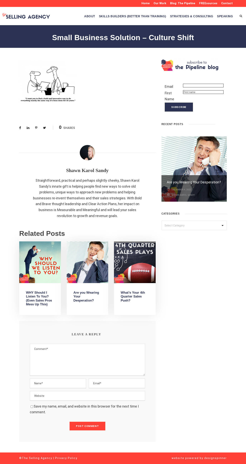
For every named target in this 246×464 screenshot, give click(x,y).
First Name (169, 96)
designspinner (215, 458)
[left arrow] (221, 124)
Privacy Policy (66, 458)
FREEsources (208, 3)
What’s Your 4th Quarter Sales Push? (133, 296)
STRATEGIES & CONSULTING (191, 16)
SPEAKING (225, 16)
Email (169, 87)
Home (145, 3)
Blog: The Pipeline (182, 3)
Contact (227, 3)
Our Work (160, 3)
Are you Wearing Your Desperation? (194, 182)
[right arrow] (225, 124)
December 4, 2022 (181, 189)
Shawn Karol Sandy (87, 170)
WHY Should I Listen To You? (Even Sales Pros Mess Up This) (39, 298)
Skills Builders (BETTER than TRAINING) (132, 16)
